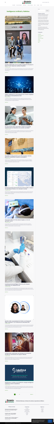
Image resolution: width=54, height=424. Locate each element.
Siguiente (32, 394)
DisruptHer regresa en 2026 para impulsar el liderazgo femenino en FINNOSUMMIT (11, 418)
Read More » (6, 72)
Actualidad (39, 34)
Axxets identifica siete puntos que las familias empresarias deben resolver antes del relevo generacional (43, 28)
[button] (5, 2)
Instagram (42, 411)
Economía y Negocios (40, 35)
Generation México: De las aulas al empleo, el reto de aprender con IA (17, 220)
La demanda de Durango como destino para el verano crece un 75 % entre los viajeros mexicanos (43, 24)
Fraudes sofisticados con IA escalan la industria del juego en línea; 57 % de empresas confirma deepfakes (19, 65)
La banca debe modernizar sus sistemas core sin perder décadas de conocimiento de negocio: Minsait (18, 354)
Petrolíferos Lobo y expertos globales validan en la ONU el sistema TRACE (10, 413)
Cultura (39, 39)
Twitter (42, 410)
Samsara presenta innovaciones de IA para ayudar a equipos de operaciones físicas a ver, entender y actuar (19, 188)
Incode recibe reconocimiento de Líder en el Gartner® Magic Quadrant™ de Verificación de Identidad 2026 (18, 321)
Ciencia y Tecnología (40, 38)
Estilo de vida (39, 36)
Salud (38, 42)
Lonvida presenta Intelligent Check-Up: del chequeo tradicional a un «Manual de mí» (17, 284)
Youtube (42, 409)
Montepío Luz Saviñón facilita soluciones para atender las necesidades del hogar (11, 409)
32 (19, 394)
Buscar (47, 10)
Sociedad (39, 40)
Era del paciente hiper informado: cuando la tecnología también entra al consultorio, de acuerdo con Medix (18, 127)
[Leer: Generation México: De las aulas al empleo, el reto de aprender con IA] (19, 208)
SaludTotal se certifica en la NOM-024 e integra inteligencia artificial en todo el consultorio (19, 383)
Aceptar (50, 420)
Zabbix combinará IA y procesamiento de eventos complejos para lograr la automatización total (19, 95)
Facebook (42, 408)
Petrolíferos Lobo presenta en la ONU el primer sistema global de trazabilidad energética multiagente (18, 156)
